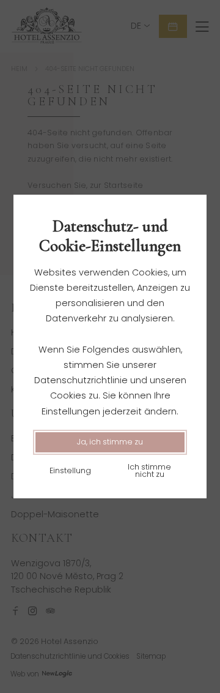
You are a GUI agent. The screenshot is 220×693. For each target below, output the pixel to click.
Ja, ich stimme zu (110, 441)
